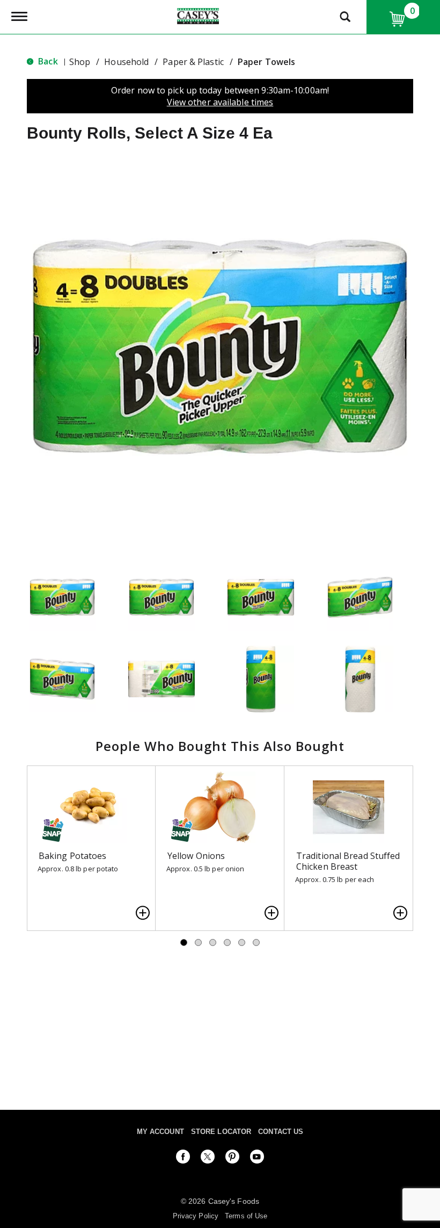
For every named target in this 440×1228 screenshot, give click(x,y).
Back (47, 61)
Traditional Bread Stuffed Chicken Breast (348, 861)
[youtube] (257, 1159)
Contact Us (280, 1132)
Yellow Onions (196, 856)
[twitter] (208, 1159)
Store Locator (221, 1132)
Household (126, 62)
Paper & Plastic (193, 62)
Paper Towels (266, 62)
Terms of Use (246, 1216)
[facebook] (183, 1159)
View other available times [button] (220, 102)
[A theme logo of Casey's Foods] (198, 15)
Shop (79, 62)
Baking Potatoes (73, 856)
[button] (62, 597)
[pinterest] (232, 1159)
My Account (160, 1132)
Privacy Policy (195, 1216)
